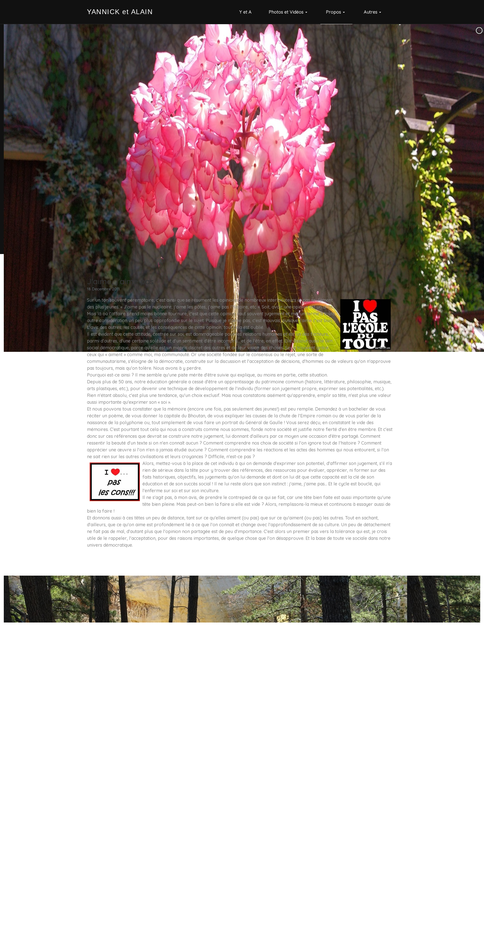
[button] (289, 12)
